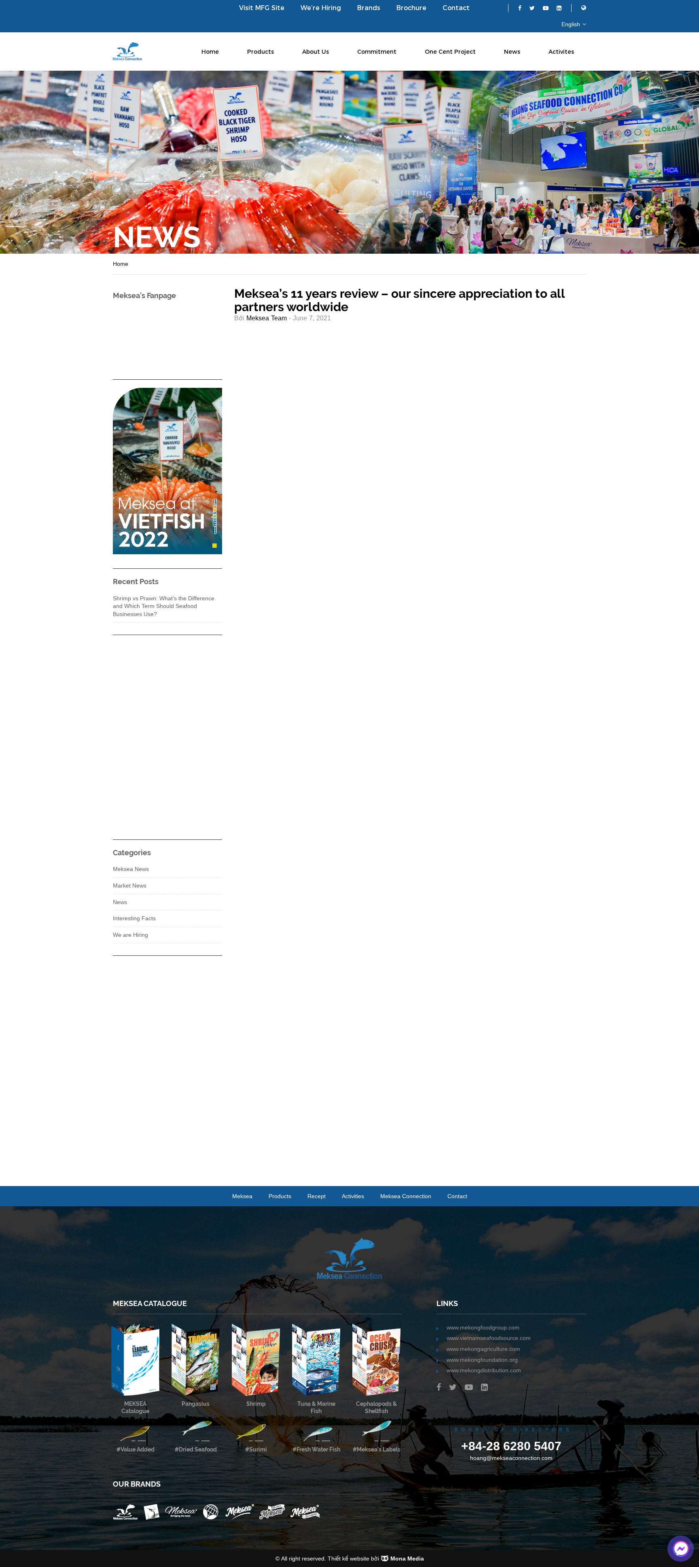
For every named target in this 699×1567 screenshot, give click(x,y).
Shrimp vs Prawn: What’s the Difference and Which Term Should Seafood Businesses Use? (163, 606)
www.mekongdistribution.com (484, 1370)
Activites (561, 51)
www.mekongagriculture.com (483, 1349)
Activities (353, 1196)
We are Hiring (130, 935)
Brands (368, 8)
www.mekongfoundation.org (482, 1360)
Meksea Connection (405, 1196)
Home (210, 51)
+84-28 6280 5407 (511, 1446)
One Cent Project (450, 51)
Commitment (376, 51)
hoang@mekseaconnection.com (511, 1458)
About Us (315, 51)
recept (316, 1196)
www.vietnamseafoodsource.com (489, 1338)
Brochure (411, 8)
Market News (129, 885)
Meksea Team (266, 318)
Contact (456, 8)
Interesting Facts (134, 918)
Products (260, 51)
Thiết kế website (348, 1558)
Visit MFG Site (261, 8)
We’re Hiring (321, 8)
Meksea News (131, 869)
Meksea (242, 1196)
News (512, 51)
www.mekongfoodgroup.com (483, 1327)
